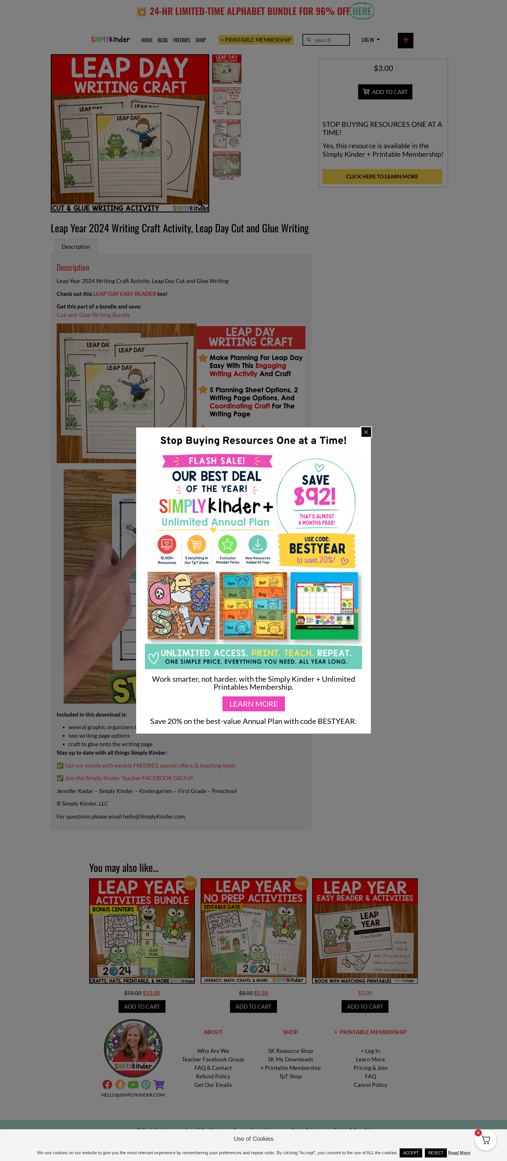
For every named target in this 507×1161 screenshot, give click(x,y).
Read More (459, 1152)
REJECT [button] (435, 1153)
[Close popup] (366, 432)
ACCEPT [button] (411, 1153)
